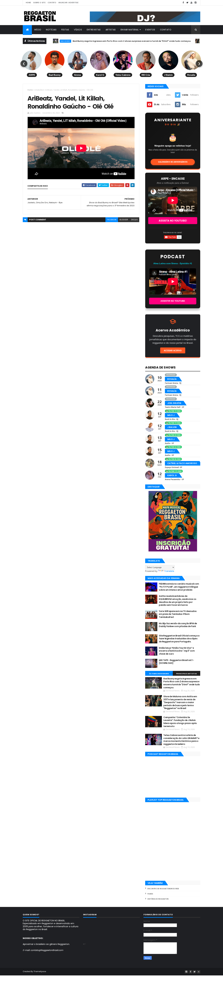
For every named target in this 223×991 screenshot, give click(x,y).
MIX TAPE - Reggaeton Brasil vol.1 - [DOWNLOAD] (176, 662)
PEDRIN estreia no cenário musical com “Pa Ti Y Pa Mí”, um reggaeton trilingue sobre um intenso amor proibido (179, 586)
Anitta (183, 41)
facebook (112, 219)
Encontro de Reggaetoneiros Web (163, 888)
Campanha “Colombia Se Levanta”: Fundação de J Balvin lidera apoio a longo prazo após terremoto (180, 722)
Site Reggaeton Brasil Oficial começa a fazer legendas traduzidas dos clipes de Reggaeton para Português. (179, 638)
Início (37, 29)
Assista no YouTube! (173, 220)
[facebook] (183, 2)
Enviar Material (130, 29)
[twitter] (187, 2)
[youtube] (191, 2)
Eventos (150, 29)
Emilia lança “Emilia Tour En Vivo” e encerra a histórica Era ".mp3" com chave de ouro (177, 650)
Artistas (111, 29)
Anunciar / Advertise (68, 2)
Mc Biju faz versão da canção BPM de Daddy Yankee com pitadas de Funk (178, 625)
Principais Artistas (186, 673)
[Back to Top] (198, 971)
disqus (134, 219)
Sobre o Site (39, 2)
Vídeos (78, 29)
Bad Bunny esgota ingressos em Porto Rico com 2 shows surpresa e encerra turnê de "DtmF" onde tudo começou (108, 41)
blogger (124, 219)
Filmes (150, 894)
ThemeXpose (40, 971)
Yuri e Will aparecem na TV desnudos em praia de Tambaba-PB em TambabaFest (177, 614)
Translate (169, 571)
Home (28, 2)
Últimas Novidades (159, 673)
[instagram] (195, 2)
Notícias (51, 29)
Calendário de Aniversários (172, 162)
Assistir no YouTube (172, 301)
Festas (65, 29)
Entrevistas (94, 29)
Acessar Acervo (173, 350)
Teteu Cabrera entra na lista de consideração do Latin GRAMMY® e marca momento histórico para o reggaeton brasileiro (181, 740)
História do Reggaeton (158, 899)
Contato (52, 2)
